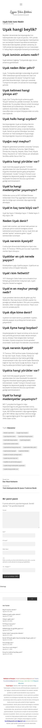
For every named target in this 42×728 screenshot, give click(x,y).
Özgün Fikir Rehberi (21, 12)
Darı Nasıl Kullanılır (10, 482)
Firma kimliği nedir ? (8, 643)
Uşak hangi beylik (25, 440)
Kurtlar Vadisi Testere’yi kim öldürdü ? (13, 633)
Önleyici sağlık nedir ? (8, 619)
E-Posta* (5, 540)
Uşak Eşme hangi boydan (25, 436)
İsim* (4, 532)
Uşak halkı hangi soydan (10, 440)
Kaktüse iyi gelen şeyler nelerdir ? (12, 614)
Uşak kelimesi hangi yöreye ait (12, 447)
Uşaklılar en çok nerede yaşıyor (12, 462)
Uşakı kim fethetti (23, 451)
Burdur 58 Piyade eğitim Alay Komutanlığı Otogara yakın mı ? (19, 638)
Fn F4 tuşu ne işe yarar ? (9, 624)
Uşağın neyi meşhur (22, 433)
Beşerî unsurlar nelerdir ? (10, 610)
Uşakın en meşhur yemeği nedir (12, 454)
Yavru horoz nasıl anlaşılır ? (10, 647)
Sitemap (3, 586)
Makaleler (11, 428)
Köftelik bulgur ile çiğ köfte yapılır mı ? (13, 628)
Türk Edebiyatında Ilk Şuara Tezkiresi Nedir (20, 488)
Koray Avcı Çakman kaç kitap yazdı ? (12, 652)
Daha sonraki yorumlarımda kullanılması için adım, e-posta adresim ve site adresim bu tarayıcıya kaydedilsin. (19, 561)
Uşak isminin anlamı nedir (11, 444)
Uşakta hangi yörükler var (11, 469)
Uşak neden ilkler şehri (30, 447)
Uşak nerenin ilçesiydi (10, 451)
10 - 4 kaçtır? (6, 566)
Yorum (4, 510)
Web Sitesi (5, 549)
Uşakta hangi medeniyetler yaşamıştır (14, 465)
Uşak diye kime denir (9, 436)
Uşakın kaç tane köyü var (10, 458)
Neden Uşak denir (9, 433)
